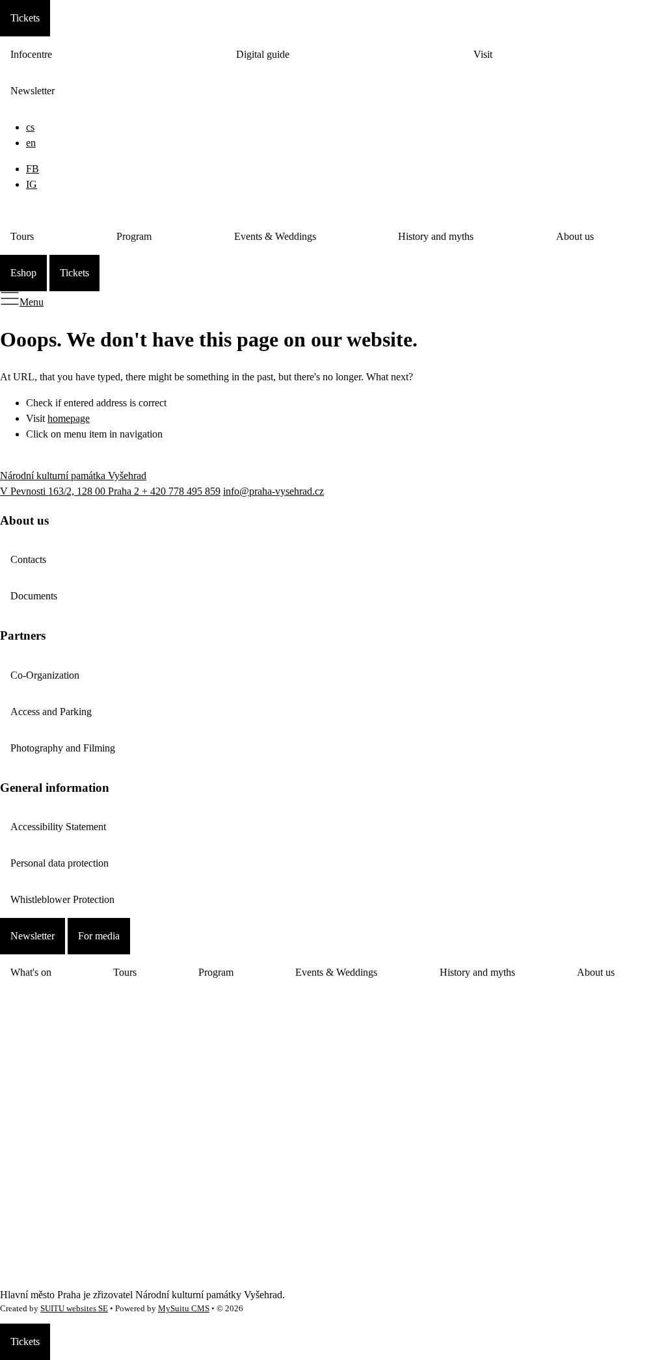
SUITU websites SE (74, 1308)
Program (134, 236)
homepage (68, 418)
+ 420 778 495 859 (181, 491)
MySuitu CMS (183, 1308)
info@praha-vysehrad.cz (273, 491)
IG (31, 184)
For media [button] (99, 935)
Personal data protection (59, 863)
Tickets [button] (25, 17)
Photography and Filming (62, 747)
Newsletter (32, 90)
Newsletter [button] (32, 935)
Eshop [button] (23, 272)
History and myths (435, 236)
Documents (33, 595)
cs (30, 127)
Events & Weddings (275, 236)
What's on (30, 972)
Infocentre (31, 54)
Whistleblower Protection (62, 899)
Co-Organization (44, 675)
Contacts (28, 559)
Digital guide (262, 54)
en (31, 142)
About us (575, 236)
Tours (22, 236)
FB (32, 168)
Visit (482, 54)
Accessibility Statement (58, 826)
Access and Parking (51, 711)
